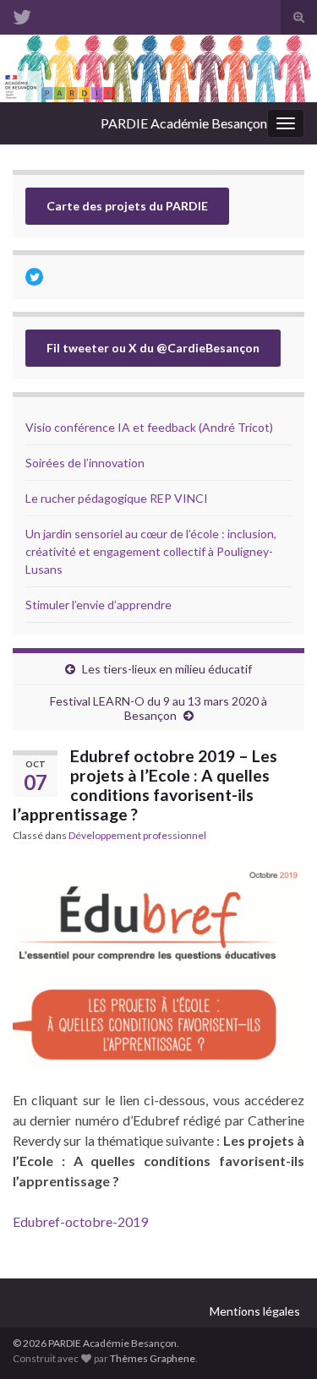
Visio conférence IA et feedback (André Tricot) (149, 427)
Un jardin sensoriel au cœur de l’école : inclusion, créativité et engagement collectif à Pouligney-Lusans (150, 551)
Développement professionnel (137, 835)
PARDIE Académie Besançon (184, 123)
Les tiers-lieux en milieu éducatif (167, 669)
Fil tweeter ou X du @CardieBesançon (153, 348)
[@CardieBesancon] (22, 14)
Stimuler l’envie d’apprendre (98, 604)
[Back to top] (279, 1341)
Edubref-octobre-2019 (80, 1221)
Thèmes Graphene (152, 1358)
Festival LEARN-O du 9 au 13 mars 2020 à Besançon (158, 708)
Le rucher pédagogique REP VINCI (116, 498)
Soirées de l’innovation (85, 462)
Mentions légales (255, 1311)
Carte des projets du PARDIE (127, 206)
